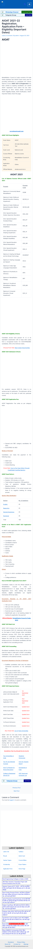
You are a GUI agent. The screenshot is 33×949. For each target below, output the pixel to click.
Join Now (28, 15)
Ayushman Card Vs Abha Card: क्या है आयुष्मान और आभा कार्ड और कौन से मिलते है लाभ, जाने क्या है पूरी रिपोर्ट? (15, 919)
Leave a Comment (7, 35)
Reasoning (6, 508)
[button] (25, 4)
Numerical (6, 516)
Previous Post (16, 787)
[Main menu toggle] (29, 4)
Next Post (16, 791)
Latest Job (6, 851)
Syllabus (21, 851)
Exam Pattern (22, 864)
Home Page (22, 868)
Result (5, 856)
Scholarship (6, 864)
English (5, 504)
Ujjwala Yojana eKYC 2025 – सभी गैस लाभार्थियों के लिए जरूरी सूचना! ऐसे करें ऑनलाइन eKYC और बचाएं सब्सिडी (16, 888)
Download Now (26, 12)
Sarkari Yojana (7, 860)
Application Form (8, 868)
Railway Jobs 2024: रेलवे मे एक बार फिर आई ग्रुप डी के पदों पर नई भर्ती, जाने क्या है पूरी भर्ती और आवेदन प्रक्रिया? (16, 913)
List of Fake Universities (21, 731)
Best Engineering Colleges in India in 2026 (15, 879)
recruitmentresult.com (16, 131)
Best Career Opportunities (22, 348)
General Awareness (8, 512)
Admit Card (22, 856)
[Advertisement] (16, 936)
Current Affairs (23, 860)
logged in (12, 800)
